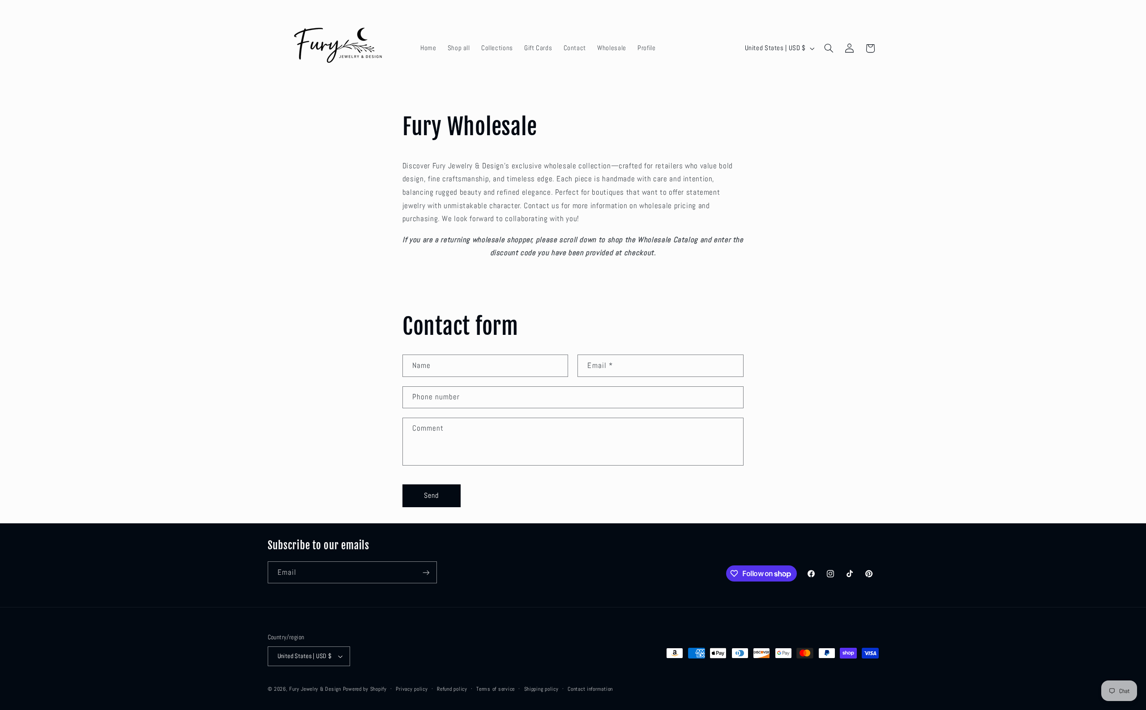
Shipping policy (541, 689)
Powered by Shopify (365, 689)
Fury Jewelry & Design (315, 689)
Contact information (590, 689)
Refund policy (452, 689)
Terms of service (495, 689)
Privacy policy (412, 689)
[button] (828, 48)
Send (431, 495)
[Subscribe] (425, 572)
